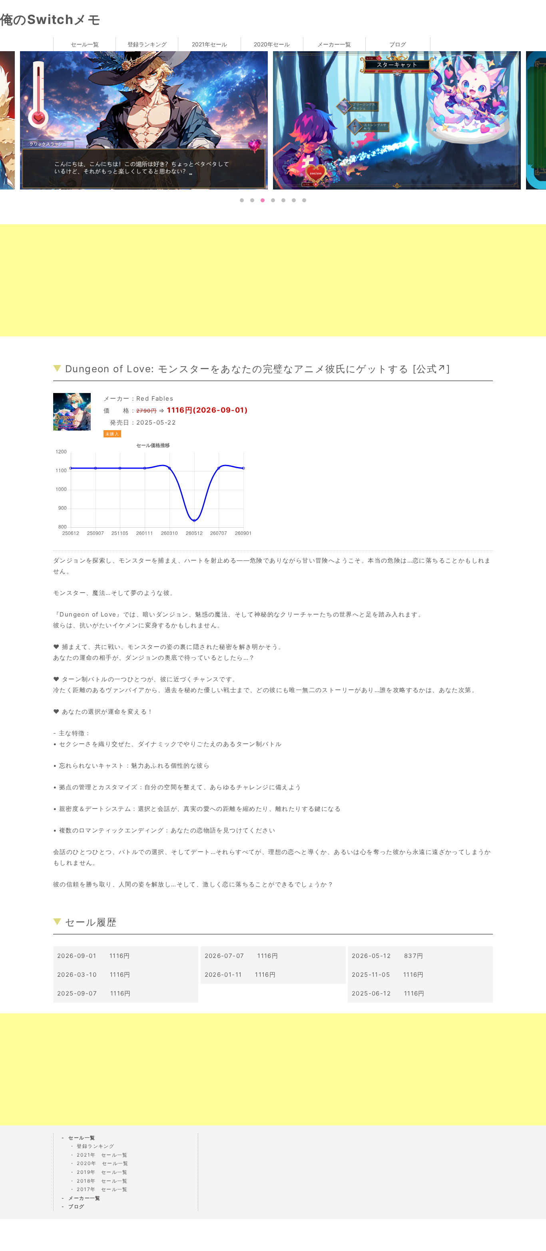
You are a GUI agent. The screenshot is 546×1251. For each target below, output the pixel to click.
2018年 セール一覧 (102, 1181)
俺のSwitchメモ (50, 19)
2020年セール (272, 44)
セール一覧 (85, 44)
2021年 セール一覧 (102, 1155)
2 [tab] (252, 200)
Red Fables (154, 398)
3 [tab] (263, 200)
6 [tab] (294, 200)
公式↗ (431, 369)
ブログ (397, 44)
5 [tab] (283, 200)
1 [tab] (242, 200)
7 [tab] (304, 200)
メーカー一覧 (334, 44)
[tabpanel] (149, 120)
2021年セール (209, 44)
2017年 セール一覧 (102, 1189)
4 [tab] (273, 200)
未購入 (112, 433)
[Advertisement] (240, 280)
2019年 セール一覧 (102, 1172)
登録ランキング (147, 44)
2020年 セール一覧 (102, 1163)
